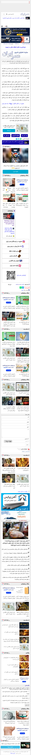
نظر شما (27, 415)
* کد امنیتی (27, 439)
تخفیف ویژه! (10, 747)
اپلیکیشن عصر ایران (21, 275)
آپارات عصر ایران (14, 266)
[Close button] (30, 740)
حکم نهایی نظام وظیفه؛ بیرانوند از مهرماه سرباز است (15, 553)
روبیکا (10, 104)
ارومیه (22, 290)
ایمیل (28, 422)
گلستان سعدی (13, 256)
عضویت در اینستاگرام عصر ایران (14, 242)
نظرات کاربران (15, 136)
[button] (5, 26)
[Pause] (4, 161)
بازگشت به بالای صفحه (23, 491)
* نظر (28, 427)
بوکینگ (23, 451)
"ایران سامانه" (12, 753)
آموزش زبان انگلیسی (14, 261)
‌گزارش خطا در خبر (27, 287)
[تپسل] (3, 146)
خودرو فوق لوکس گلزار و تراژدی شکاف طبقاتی (17, 565)
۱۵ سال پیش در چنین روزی (14, 246)
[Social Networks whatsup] (21, 139)
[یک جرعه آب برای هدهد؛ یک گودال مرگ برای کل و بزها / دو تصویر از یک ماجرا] (8, 216)
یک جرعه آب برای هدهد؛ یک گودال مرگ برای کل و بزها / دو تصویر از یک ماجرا (9, 223)
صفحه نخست (27, 44)
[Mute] (6, 161)
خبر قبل (7, 136)
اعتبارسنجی (27, 451)
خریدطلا (9, 130)
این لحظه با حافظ (13, 251)
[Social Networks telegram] (16, 139)
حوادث (23, 44)
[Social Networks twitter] (18, 139)
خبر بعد (23, 136)
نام (28, 417)
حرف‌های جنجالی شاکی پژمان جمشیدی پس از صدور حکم (15, 549)
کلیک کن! (15, 172)
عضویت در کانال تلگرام (18, 104)
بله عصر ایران (5, 104)
